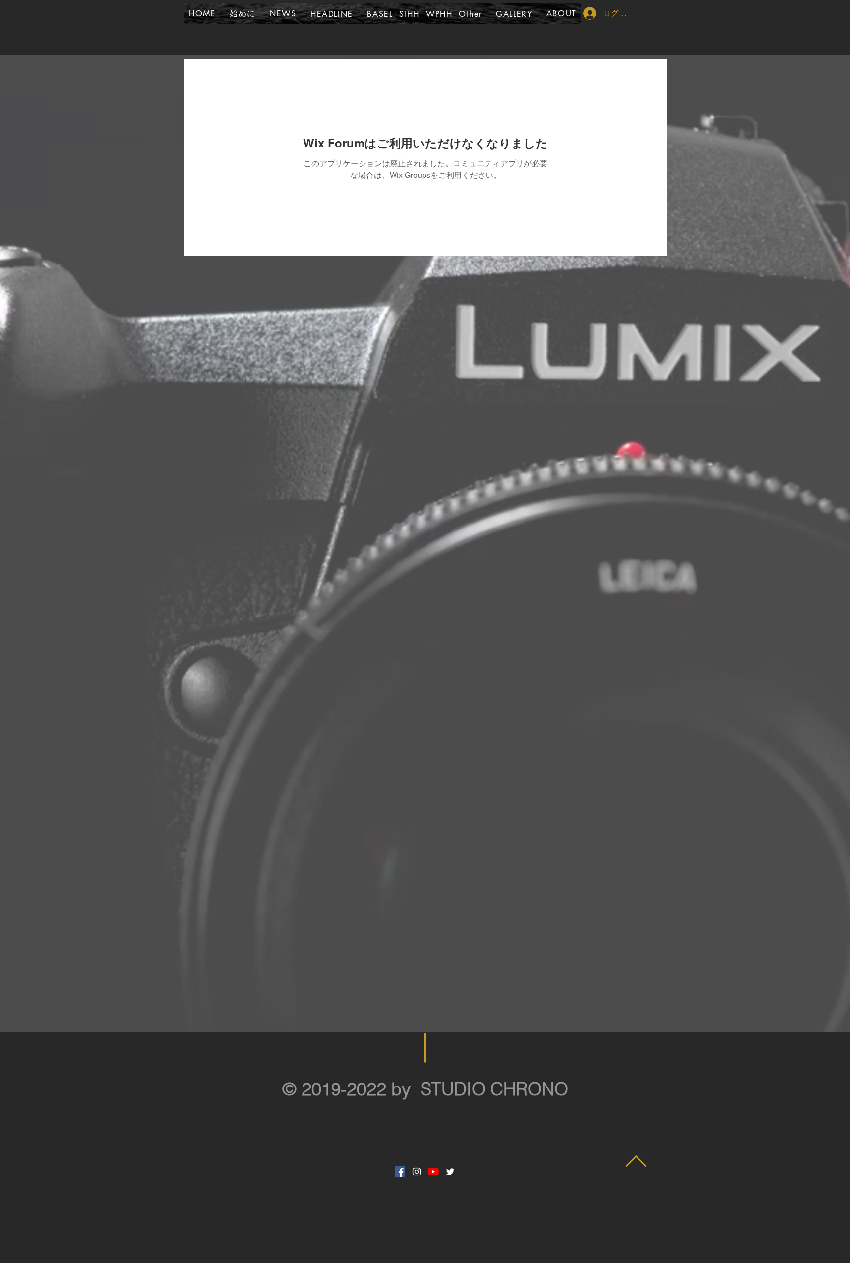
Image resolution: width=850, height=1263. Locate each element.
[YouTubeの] (433, 1171)
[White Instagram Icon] (416, 1171)
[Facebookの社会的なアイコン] (400, 1171)
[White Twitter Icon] (450, 1171)
